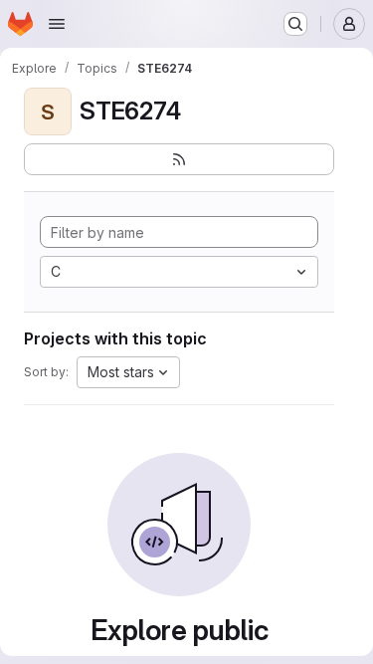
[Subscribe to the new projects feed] (179, 159)
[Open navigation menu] (57, 24)
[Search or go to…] (295, 24)
